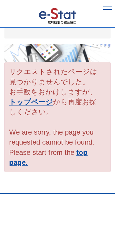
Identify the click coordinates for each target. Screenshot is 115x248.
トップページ (31, 102)
